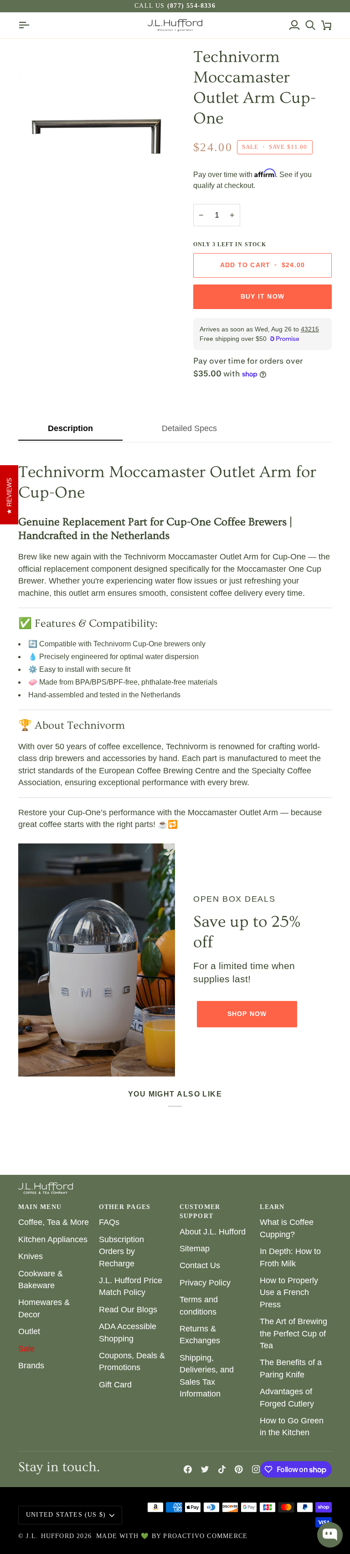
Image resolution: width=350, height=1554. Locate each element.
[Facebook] (188, 1469)
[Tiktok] (222, 1469)
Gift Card (115, 1384)
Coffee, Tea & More (53, 1222)
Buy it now (262, 296)
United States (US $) (66, 1514)
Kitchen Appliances (53, 1239)
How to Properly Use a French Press (289, 1292)
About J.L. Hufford (213, 1231)
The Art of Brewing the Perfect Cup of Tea (293, 1333)
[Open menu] (26, 25)
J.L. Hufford (50, 1536)
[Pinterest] (239, 1469)
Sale (26, 1348)
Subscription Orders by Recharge (121, 1251)
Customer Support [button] (200, 1211)
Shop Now (247, 1014)
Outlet (29, 1331)
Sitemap (195, 1248)
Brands (31, 1365)
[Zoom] (35, 186)
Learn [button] (272, 1207)
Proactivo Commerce (205, 1536)
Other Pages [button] (124, 1207)
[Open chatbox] (330, 1535)
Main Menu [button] (40, 1207)
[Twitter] (205, 1469)
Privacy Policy (205, 1282)
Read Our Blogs (128, 1309)
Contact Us (200, 1265)
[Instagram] (256, 1469)
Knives (30, 1256)
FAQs (109, 1222)
